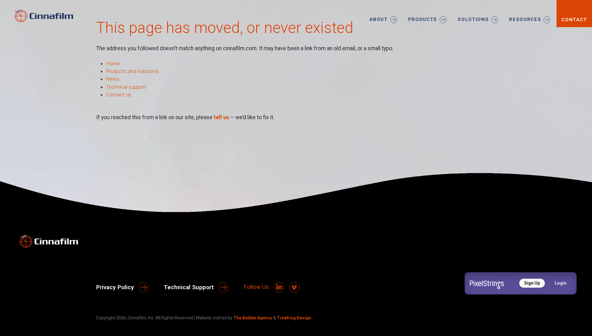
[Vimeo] (294, 287)
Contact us (118, 94)
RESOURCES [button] (525, 19)
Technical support (126, 87)
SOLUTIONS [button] (473, 19)
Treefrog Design (294, 317)
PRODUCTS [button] (422, 19)
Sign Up (532, 283)
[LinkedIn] (279, 287)
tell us (221, 117)
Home (113, 63)
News (112, 79)
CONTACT (574, 19)
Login (560, 283)
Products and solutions (132, 71)
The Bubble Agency (252, 317)
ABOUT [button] (378, 19)
